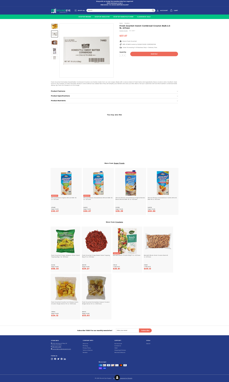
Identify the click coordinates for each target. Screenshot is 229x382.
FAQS (116, 348)
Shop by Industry (102, 17)
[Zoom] (86, 51)
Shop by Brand (84, 17)
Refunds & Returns (119, 352)
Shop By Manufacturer (123, 17)
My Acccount (118, 343)
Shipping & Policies (120, 350)
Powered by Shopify (126, 378)
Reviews (85, 352)
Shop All (80, 11)
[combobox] (120, 10)
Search (148, 343)
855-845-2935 (56, 347)
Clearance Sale (144, 17)
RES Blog (85, 345)
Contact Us (117, 345)
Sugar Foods (124, 31)
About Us (85, 343)
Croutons (127, 23)
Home (121, 23)
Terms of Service (87, 350)
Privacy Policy (87, 348)
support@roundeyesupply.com (61, 349)
